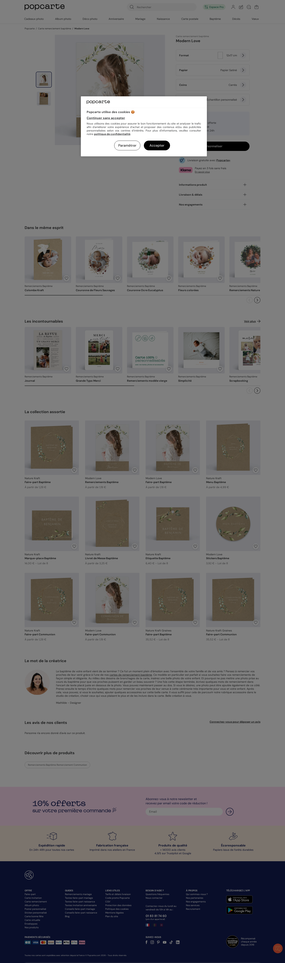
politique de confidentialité (112, 134)
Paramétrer (127, 145)
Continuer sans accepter (106, 118)
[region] (144, 126)
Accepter (156, 145)
